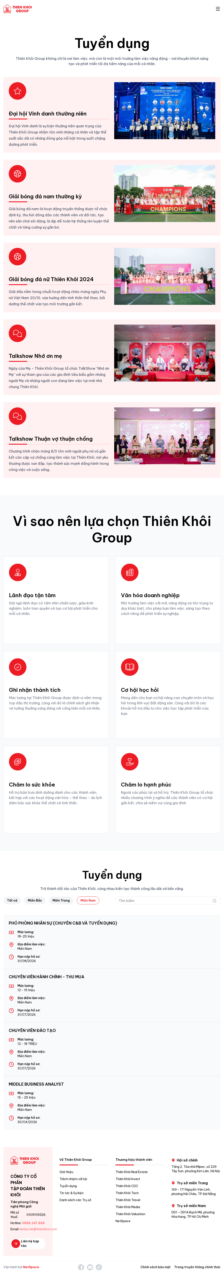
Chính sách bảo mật (155, 1267)
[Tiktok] (99, 1267)
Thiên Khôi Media (128, 1207)
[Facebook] (81, 1267)
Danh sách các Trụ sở (75, 1200)
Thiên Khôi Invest (128, 1179)
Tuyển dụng (68, 1186)
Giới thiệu (66, 1172)
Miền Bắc (35, 900)
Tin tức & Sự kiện (72, 1193)
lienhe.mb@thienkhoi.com (38, 1229)
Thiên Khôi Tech (127, 1193)
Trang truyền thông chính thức (197, 1267)
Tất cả (12, 900)
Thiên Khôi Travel (128, 1200)
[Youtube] (90, 1267)
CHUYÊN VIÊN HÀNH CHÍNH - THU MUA (46, 976)
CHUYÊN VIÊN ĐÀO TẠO (32, 1030)
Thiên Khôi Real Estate (132, 1172)
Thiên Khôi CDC (127, 1186)
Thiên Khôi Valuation (130, 1214)
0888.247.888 (33, 1223)
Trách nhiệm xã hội (73, 1179)
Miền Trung (61, 900)
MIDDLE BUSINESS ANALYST (36, 1084)
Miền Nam (88, 900)
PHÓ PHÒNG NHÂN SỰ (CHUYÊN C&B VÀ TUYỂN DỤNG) (63, 923)
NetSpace (123, 1221)
